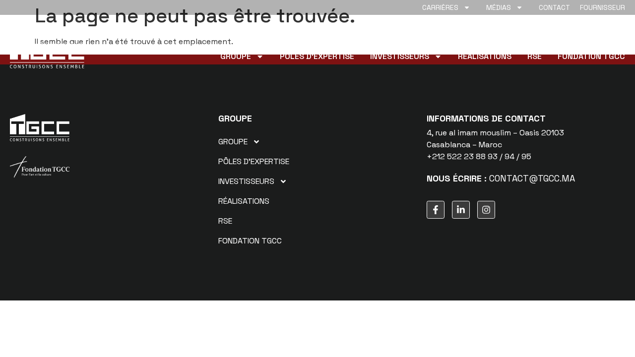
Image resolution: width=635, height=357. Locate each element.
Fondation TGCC (591, 56)
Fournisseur (602, 7)
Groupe (235, 56)
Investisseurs (399, 56)
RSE (534, 56)
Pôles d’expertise (317, 56)
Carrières (440, 7)
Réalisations (484, 56)
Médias (498, 7)
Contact (554, 7)
